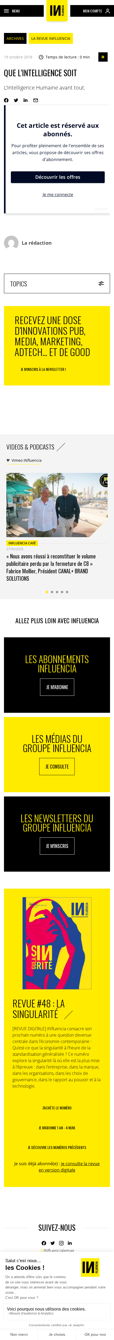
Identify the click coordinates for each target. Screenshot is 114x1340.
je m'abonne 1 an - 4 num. (57, 1127)
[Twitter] (52, 1243)
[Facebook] (44, 1243)
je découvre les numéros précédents (57, 1147)
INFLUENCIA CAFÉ (22, 543)
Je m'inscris (57, 845)
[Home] (57, 10)
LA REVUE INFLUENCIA (50, 38)
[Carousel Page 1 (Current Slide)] (47, 592)
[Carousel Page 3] (57, 592)
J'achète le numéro (57, 1107)
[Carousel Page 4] (62, 592)
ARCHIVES (15, 38)
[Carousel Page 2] (52, 592)
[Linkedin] (70, 1243)
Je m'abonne (57, 687)
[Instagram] (61, 1243)
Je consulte (57, 766)
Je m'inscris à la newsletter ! (43, 369)
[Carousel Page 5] (67, 592)
